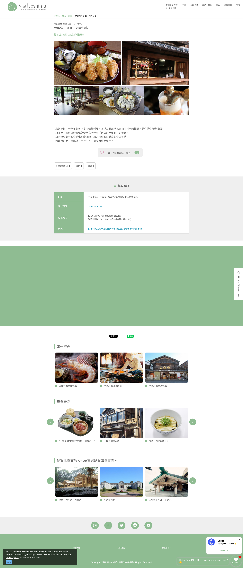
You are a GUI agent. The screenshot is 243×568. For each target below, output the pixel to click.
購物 (78, 166)
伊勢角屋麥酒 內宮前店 (85, 15)
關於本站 (76, 548)
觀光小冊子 (166, 548)
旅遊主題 (172, 8)
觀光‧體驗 (67, 15)
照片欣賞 (121, 548)
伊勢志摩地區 (62, 166)
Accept (9, 562)
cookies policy (12, 557)
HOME (57, 15)
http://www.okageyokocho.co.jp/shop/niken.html (117, 228)
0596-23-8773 (95, 206)
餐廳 (90, 166)
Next (192, 422)
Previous (50, 422)
